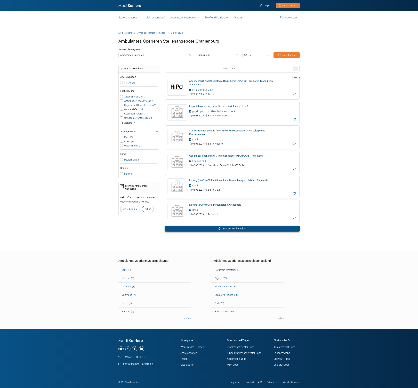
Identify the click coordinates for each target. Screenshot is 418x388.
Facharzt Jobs (281, 353)
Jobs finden (288, 55)
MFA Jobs (233, 364)
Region (124, 168)
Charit (195, 139)
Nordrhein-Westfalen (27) (228, 269)
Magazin (239, 17)
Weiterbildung (130, 209)
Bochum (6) (127, 311)
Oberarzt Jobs (281, 358)
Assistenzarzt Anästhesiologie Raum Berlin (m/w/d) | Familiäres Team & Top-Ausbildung (231, 83)
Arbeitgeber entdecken (183, 17)
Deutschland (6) (132, 159)
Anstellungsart (128, 76)
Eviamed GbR (199, 161)
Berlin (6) (128, 173)
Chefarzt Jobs (281, 364)
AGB (260, 382)
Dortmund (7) (128, 294)
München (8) (128, 286)
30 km (247, 55)
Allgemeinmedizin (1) (134, 96)
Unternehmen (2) (132, 145)
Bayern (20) (221, 278)
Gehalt (148, 209)
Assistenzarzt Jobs (284, 347)
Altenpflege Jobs (236, 358)
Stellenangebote (127, 17)
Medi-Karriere (125, 33)
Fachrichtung (127, 90)
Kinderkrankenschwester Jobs (244, 353)
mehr (186, 318)
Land (123, 154)
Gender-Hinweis (291, 382)
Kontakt (250, 382)
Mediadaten (187, 364)
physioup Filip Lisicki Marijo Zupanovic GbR (214, 111)
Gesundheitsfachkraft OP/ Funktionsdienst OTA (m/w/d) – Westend (226, 155)
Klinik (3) (128, 137)
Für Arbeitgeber (288, 17)
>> (295, 68)
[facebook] (134, 348)
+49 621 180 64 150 (134, 357)
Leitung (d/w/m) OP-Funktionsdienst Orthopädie (215, 204)
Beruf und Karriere (215, 17)
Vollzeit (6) (129, 82)
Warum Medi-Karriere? (193, 347)
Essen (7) (126, 303)
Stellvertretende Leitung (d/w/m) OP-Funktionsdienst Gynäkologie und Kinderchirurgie (227, 132)
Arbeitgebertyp (128, 131)
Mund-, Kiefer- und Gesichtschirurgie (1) (134, 111)
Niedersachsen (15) (225, 286)
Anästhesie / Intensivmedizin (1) (140, 101)
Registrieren (288, 5)
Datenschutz (272, 382)
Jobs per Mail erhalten (233, 228)
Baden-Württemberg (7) (227, 311)
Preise (183, 358)
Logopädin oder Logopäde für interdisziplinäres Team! (218, 106)
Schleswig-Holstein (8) (226, 294)
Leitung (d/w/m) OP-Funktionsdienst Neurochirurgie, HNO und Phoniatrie (228, 180)
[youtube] (121, 348)
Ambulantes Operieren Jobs (151, 33)
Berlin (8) (126, 269)
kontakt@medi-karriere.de (138, 363)
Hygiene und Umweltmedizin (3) (140, 105)
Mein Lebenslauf (154, 17)
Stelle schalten (188, 353)
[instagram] (127, 348)
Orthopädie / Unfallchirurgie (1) (139, 118)
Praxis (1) (129, 141)
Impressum (236, 382)
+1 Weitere (126, 122)
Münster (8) (127, 278)
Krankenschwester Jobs (240, 347)
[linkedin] (141, 348)
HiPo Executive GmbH (203, 90)
